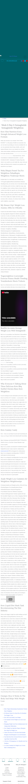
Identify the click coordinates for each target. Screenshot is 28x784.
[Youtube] (23, 61)
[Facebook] (21, 61)
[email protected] (4, 451)
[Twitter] (25, 61)
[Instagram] (27, 61)
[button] (25, 57)
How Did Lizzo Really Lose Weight (12, 717)
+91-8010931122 (11, 61)
